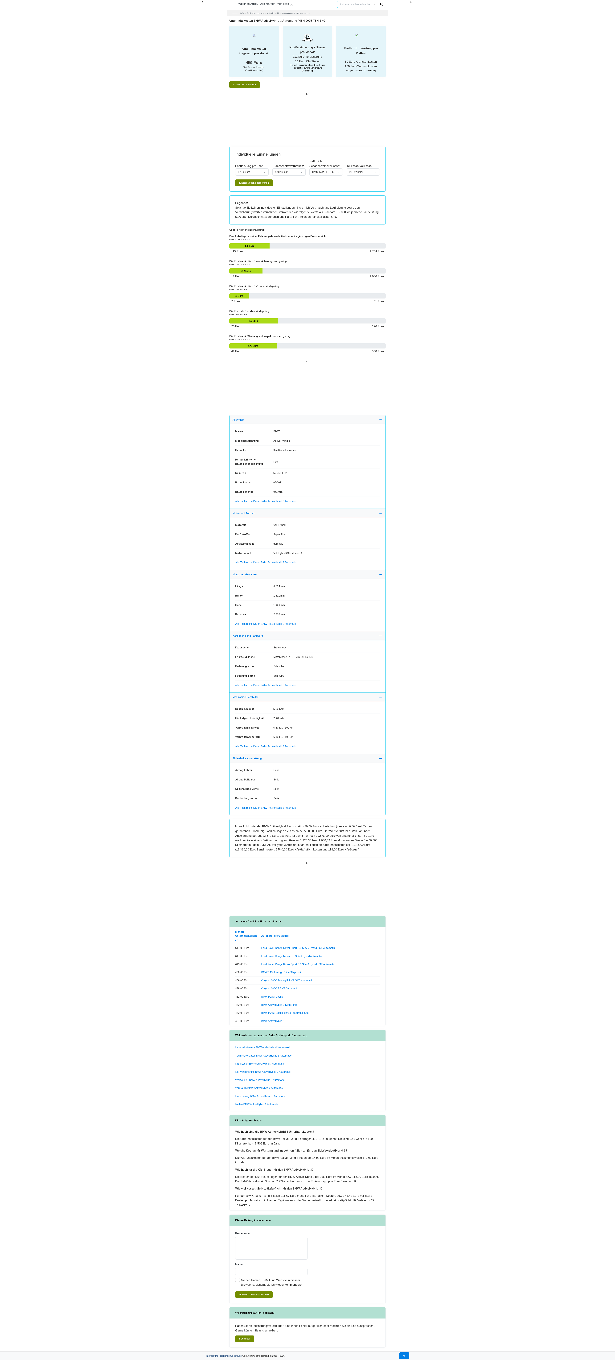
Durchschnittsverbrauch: (288, 166)
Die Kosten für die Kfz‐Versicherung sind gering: (258, 261)
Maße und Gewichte (245, 574)
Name (239, 1264)
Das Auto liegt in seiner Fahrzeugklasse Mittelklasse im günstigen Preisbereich (277, 236)
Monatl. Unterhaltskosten (246, 933)
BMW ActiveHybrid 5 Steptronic (279, 1004)
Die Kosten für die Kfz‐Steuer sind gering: (254, 286)
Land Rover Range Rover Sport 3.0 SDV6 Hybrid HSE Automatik (298, 948)
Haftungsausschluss (231, 1355)
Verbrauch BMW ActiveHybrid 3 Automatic (259, 1088)
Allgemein (238, 419)
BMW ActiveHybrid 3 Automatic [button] (295, 13)
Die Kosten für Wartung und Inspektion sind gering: (260, 336)
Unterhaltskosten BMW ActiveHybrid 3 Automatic (263, 1047)
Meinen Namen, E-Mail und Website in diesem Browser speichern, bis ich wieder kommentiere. (271, 1282)
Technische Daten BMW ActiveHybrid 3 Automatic (263, 1055)
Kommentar (242, 1233)
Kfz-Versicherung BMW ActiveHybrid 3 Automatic (263, 1071)
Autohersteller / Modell (275, 935)
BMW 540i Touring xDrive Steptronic (281, 972)
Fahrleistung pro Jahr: (249, 166)
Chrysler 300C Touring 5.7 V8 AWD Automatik (287, 980)
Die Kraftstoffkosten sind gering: (249, 311)
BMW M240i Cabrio (272, 996)
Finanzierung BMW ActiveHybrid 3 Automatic (260, 1096)
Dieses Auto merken (244, 84)
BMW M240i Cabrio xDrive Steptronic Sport (285, 1013)
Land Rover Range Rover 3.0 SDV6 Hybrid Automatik (291, 956)
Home (234, 13)
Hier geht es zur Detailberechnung (361, 71)
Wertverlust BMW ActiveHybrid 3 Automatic (259, 1080)
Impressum (212, 1355)
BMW (242, 13)
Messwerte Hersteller (245, 697)
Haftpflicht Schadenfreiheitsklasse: (324, 164)
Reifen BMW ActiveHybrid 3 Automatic (257, 1104)
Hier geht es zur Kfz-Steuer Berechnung (307, 65)
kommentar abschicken (254, 1294)
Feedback (244, 1338)
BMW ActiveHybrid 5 (272, 1021)
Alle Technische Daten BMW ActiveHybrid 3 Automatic (265, 501)
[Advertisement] (203, 53)
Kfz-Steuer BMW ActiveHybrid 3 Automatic (259, 1063)
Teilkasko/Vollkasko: (359, 166)
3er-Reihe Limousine (255, 13)
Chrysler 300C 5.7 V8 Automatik (279, 988)
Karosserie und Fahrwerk (248, 635)
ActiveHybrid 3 (273, 13)
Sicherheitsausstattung (247, 758)
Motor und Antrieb (243, 513)
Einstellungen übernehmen (254, 183)
